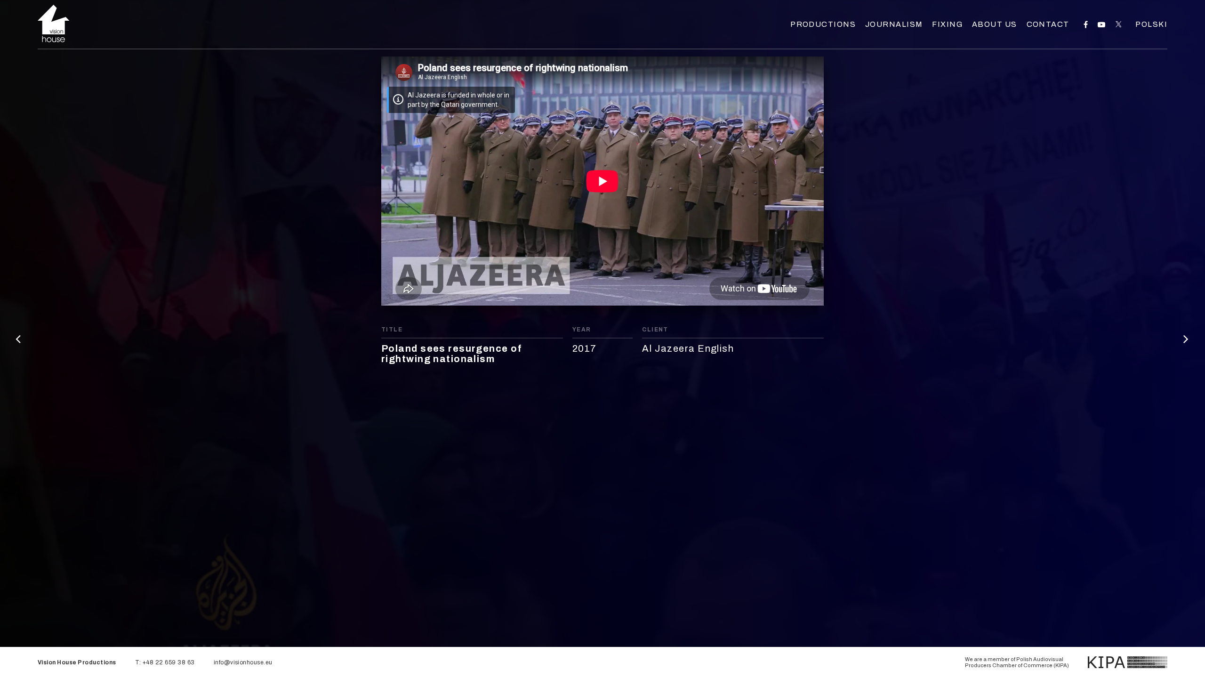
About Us (994, 24)
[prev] (18, 339)
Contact (1048, 24)
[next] (1186, 339)
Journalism (894, 24)
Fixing (947, 24)
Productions (823, 24)
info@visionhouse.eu (243, 662)
